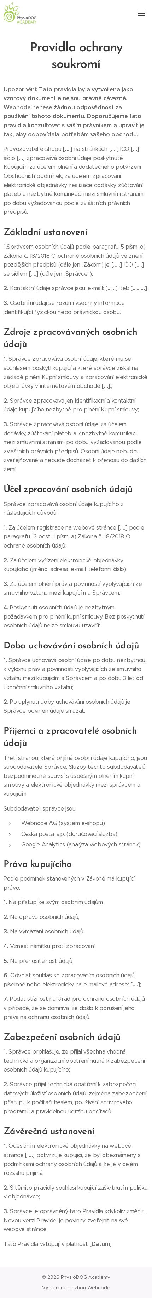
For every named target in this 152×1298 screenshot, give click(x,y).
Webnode (98, 1288)
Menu (141, 13)
